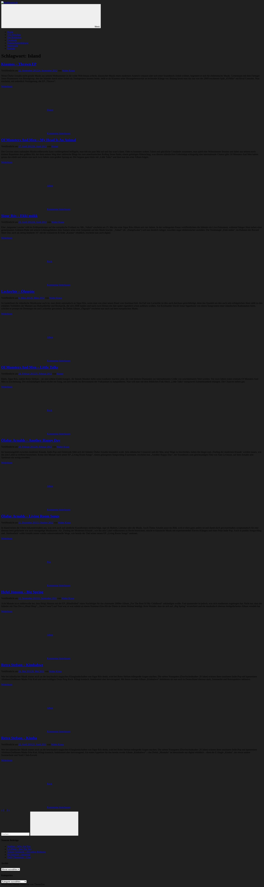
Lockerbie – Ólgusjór (18, 291)
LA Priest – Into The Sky (19, 849)
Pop (49, 562)
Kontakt (11, 48)
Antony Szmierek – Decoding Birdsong (26, 852)
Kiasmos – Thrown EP (19, 64)
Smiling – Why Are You (19, 846)
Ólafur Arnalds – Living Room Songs (30, 516)
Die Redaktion (14, 37)
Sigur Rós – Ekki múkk (19, 216)
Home (10, 32)
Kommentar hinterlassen (58, 133)
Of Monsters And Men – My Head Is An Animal (38, 140)
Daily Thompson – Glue (19, 857)
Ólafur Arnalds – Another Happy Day (30, 440)
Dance (50, 110)
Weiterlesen (6, 86)
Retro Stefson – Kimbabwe (22, 665)
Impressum (12, 45)
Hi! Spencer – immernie (18, 854)
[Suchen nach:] (15, 834)
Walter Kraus (68, 70)
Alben (50, 185)
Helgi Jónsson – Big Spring (22, 592)
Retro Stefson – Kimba (19, 738)
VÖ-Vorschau (14, 34)
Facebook (12, 40)
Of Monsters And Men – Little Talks (29, 367)
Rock (49, 261)
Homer (54, 146)
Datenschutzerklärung (17, 43)
